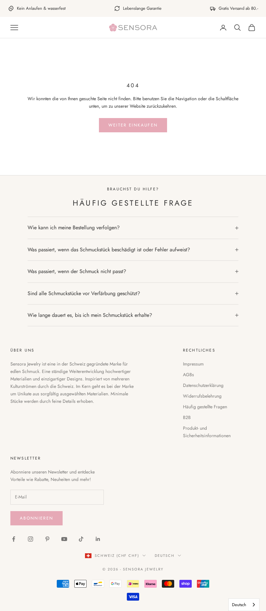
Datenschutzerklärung (203, 385)
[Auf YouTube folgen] (64, 539)
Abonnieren (36, 518)
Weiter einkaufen (133, 125)
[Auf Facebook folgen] (13, 539)
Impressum (193, 364)
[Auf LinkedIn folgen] (98, 539)
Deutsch (165, 555)
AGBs (188, 374)
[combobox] (244, 604)
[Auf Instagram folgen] (30, 539)
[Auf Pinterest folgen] (47, 539)
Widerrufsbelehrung (202, 396)
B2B (187, 417)
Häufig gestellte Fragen (205, 406)
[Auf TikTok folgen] (81, 539)
